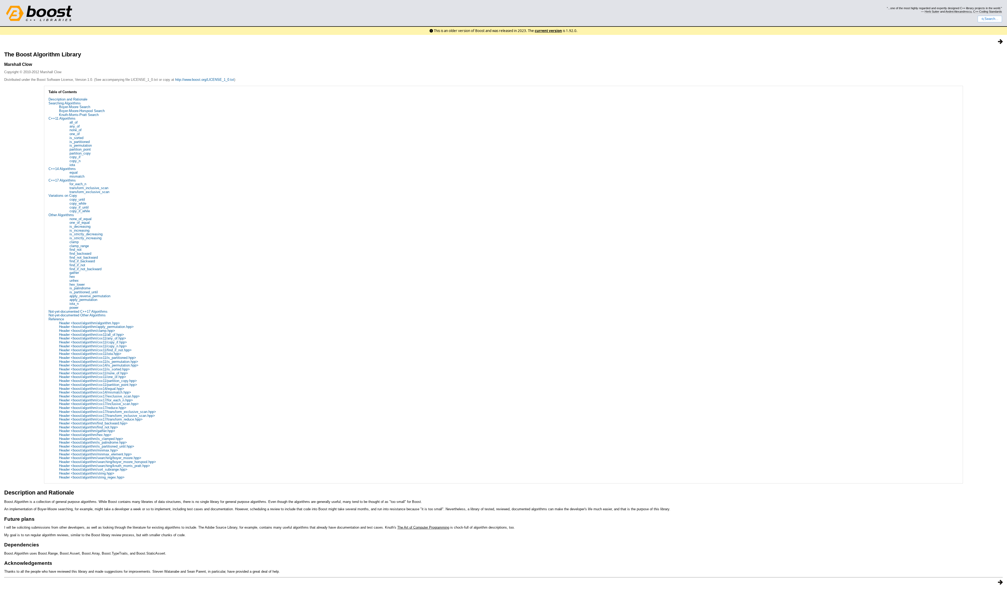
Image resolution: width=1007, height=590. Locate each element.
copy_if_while (79, 211)
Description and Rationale (68, 99)
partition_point (80, 149)
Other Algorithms (61, 215)
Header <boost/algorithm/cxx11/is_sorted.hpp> (94, 369)
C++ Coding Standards (987, 11)
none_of (75, 130)
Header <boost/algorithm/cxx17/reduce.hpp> (92, 408)
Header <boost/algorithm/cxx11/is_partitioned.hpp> (97, 358)
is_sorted (76, 138)
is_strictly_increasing (85, 238)
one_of (74, 134)
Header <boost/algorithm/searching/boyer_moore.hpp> (100, 458)
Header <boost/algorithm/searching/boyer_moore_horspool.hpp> (107, 462)
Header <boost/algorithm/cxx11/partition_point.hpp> (98, 385)
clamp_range (79, 246)
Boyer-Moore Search (74, 107)
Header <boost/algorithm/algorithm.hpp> (89, 323)
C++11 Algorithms (62, 118)
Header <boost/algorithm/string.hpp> (86, 473)
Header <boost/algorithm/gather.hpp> (87, 431)
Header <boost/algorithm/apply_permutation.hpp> (96, 327)
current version (548, 30)
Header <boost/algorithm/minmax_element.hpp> (95, 454)
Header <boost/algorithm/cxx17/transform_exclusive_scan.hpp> (107, 412)
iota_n (74, 304)
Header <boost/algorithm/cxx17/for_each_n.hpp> (96, 400)
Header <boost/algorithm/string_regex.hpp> (92, 477)
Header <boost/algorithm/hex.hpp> (85, 435)
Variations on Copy (63, 196)
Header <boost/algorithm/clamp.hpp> (87, 331)
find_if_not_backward (85, 269)
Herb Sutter (932, 11)
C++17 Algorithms (62, 180)
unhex (74, 281)
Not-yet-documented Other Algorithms (77, 315)
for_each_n (77, 184)
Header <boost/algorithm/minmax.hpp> (88, 450)
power (73, 308)
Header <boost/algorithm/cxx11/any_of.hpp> (92, 338)
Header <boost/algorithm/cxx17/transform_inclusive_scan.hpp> (107, 416)
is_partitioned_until (83, 292)
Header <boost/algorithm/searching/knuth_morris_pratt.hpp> (104, 466)
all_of (73, 122)
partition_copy (80, 153)
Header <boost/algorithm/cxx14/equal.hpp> (91, 389)
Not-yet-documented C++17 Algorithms (78, 311)
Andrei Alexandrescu (958, 11)
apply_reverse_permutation (89, 296)
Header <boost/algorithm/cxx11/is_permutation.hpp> (98, 362)
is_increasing (79, 230)
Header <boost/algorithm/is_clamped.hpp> (91, 439)
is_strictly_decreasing (86, 234)
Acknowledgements (28, 563)
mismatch (76, 176)
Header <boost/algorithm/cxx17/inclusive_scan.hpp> (99, 404)
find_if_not (77, 265)
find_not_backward (83, 257)
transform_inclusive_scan (88, 188)
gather (74, 273)
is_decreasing (79, 226)
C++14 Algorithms (62, 169)
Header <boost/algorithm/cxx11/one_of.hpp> (92, 377)
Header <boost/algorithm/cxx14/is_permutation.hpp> (98, 365)
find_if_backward (82, 261)
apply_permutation (83, 300)
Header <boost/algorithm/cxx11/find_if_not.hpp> (95, 350)
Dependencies (21, 545)
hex (72, 277)
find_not (75, 250)
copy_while (77, 203)
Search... (991, 19)
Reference (56, 319)
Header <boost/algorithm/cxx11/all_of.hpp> (91, 335)
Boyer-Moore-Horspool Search (82, 111)
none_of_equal (80, 219)
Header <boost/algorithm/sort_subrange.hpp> (93, 469)
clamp (74, 242)
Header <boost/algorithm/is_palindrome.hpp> (93, 442)
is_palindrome (79, 288)
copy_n (75, 161)
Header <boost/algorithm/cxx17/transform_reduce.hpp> (101, 419)
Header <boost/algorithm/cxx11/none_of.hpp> (93, 373)
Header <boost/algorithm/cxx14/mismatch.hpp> (95, 392)
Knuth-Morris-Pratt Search (79, 115)
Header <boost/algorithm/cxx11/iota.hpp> (90, 354)
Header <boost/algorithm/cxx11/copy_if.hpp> (93, 342)
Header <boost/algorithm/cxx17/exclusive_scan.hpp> (99, 396)
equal (73, 172)
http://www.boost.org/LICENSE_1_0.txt (204, 80)
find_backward (80, 254)
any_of (74, 126)
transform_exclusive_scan (89, 192)
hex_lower (77, 284)
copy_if (75, 157)
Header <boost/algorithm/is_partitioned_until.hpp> (96, 446)
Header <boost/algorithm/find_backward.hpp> (93, 423)
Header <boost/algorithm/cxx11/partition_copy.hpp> (98, 381)
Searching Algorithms (65, 103)
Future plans (19, 519)
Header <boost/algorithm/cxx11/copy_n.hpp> (93, 346)
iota (72, 165)
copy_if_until (79, 207)
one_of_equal (79, 223)
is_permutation (80, 145)
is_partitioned (79, 142)
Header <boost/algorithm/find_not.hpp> (88, 427)
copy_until (77, 199)
